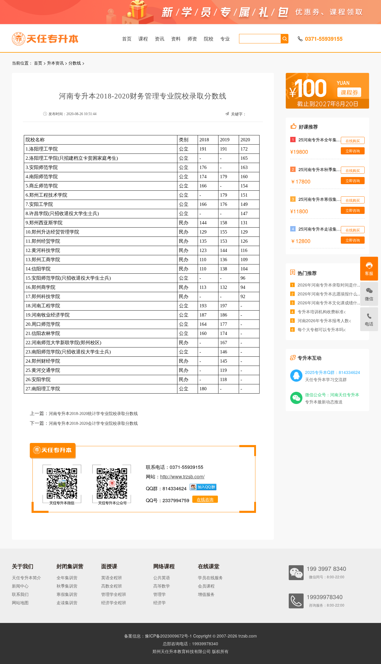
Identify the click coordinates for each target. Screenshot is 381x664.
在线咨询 (205, 499)
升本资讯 (55, 63)
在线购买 (353, 140)
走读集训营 (67, 602)
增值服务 (206, 594)
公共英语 (161, 577)
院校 (208, 38)
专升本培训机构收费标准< (322, 311)
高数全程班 (111, 585)
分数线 (74, 63)
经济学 (159, 602)
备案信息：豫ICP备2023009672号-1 (158, 636)
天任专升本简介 (26, 577)
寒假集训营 (67, 594)
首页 (127, 38)
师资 (192, 38)
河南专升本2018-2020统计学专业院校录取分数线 (93, 413)
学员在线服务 (210, 577)
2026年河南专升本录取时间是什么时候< (335, 285)
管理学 (159, 594)
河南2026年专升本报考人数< (324, 320)
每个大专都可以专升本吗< (322, 329)
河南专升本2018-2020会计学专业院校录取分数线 (93, 423)
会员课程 (206, 585)
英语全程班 (111, 577)
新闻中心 (20, 585)
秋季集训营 (67, 585)
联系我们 (20, 594)
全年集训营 (67, 577)
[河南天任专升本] (59, 37)
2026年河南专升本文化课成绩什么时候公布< (339, 303)
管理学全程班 (113, 594)
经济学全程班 (113, 602)
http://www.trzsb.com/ (182, 476)
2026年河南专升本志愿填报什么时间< (333, 294)
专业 (225, 38)
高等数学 (161, 585)
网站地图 (20, 602)
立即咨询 (353, 150)
